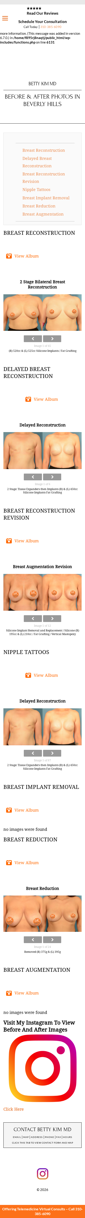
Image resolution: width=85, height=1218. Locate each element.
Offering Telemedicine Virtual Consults (33, 1209)
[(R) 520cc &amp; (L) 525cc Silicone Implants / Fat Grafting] (42, 312)
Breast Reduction (39, 206)
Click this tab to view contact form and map (42, 1142)
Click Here (13, 1109)
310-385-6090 (51, 27)
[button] (23, 256)
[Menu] (5, 18)
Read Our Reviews (42, 13)
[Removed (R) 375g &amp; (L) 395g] (42, 914)
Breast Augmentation (43, 214)
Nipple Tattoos (36, 189)
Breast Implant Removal (46, 198)
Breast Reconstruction (43, 150)
